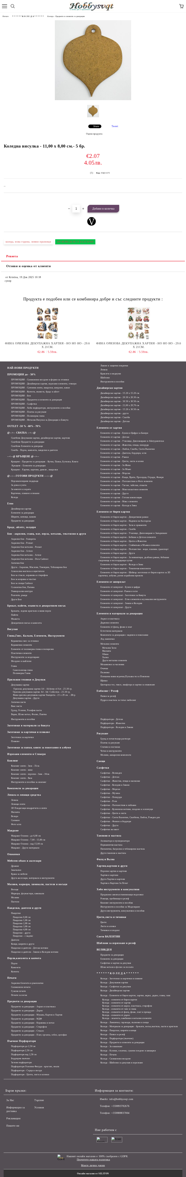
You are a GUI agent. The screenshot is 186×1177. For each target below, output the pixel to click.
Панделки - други (22, 933)
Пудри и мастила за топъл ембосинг (118, 700)
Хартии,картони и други (112, 866)
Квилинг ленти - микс (22, 770)
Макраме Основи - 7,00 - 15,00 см (28, 840)
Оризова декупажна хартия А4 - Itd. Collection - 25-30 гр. (41, 692)
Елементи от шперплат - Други (115, 607)
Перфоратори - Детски (111, 719)
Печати (11, 978)
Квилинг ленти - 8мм (21, 778)
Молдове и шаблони (21, 661)
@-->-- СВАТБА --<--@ (21, 432)
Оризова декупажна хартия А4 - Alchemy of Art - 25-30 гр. (42, 689)
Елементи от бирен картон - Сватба (118, 529)
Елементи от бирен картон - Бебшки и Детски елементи (128, 537)
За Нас (10, 1100)
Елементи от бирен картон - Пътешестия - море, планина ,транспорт (134, 549)
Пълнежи (104, 672)
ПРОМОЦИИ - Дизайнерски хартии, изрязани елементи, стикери (43, 383)
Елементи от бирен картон (113, 511)
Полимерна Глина (22, 673)
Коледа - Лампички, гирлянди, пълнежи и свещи (124, 1022)
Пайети (14, 615)
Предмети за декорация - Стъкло (27, 1031)
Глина (14, 666)
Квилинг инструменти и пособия (116, 903)
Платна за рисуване (110, 742)
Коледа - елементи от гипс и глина (119, 1009)
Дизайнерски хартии (21, 508)
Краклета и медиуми (110, 373)
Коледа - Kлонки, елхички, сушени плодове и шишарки (128, 1050)
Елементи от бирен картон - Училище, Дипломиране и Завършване (133, 533)
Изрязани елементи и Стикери (26, 754)
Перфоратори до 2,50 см (23, 1046)
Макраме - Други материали (25, 848)
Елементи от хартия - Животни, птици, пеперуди (124, 445)
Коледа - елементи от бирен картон (119, 999)
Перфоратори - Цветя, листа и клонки (30, 1074)
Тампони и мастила (109, 835)
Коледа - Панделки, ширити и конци (118, 1030)
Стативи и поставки (110, 747)
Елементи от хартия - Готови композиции (121, 497)
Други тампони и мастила (113, 853)
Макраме (13, 830)
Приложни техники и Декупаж (26, 679)
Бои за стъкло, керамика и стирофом (29, 575)
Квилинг (12, 760)
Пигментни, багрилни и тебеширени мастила (122, 849)
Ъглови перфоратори (21, 1062)
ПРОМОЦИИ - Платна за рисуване (28, 412)
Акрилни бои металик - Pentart (26, 547)
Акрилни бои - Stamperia (23, 539)
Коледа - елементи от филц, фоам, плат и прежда (126, 1012)
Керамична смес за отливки (25, 641)
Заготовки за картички (22, 737)
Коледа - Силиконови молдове (115, 1058)
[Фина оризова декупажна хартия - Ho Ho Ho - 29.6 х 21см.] (47, 323)
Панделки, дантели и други (24, 908)
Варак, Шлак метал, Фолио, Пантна (28, 714)
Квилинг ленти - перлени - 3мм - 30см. (30, 774)
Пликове (15, 741)
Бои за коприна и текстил (23, 579)
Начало (6, 16)
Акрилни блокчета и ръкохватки (27, 983)
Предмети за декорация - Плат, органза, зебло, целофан (39, 1035)
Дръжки (15, 866)
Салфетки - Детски (109, 777)
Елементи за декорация (22, 512)
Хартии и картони (109, 875)
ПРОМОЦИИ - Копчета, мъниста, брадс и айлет (35, 391)
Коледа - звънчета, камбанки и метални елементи (126, 1018)
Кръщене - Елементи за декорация (28, 465)
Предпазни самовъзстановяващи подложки (121, 894)
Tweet (115, 126)
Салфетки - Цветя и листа (113, 813)
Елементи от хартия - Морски (115, 473)
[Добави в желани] (179, 199)
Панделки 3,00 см (22, 926)
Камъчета (16, 967)
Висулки (12, 629)
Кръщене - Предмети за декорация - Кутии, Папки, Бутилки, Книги (44, 461)
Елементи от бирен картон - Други (117, 553)
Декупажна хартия (20, 685)
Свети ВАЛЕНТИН (108, 936)
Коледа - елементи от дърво (116, 1015)
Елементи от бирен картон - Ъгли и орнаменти (123, 525)
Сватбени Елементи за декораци (27, 446)
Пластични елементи (21, 653)
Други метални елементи (114, 660)
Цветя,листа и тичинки (111, 917)
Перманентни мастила (111, 845)
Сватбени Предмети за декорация (27, 442)
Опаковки (13, 854)
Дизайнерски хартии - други (114, 413)
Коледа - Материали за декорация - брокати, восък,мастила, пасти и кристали (139, 1026)
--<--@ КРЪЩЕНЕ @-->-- (23, 456)
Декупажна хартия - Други (26, 698)
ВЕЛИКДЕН (104, 949)
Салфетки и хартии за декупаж (115, 963)
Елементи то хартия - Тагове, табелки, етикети (123, 485)
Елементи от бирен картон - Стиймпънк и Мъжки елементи (129, 545)
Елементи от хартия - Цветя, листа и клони (122, 461)
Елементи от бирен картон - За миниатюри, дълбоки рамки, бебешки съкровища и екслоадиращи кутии (133, 559)
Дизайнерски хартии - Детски (115, 421)
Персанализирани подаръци (24, 481)
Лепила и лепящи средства (24, 795)
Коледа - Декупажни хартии (114, 982)
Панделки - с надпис (23, 936)
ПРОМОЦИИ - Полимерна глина (27, 416)
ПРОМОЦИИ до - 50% (21, 374)
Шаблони (105, 377)
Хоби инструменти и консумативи (118, 889)
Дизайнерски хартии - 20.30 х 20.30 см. (120, 397)
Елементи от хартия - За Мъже (115, 469)
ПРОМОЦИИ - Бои (21, 395)
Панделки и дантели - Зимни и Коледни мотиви (34, 952)
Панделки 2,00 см (22, 923)
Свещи (101, 761)
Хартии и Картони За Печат (114, 883)
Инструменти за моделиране (25, 657)
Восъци (14, 889)
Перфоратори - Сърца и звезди (26, 1070)
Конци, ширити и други (22, 944)
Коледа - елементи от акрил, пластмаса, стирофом (127, 1006)
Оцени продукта (94, 134)
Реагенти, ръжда (19, 595)
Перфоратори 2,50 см (22, 1050)
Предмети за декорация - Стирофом (29, 1027)
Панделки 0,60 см (22, 917)
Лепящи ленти (18, 804)
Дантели (15, 940)
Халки (105, 657)
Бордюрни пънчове (20, 1058)
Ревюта (12, 256)
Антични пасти (18, 702)
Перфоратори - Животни (112, 723)
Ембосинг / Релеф (108, 691)
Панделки (16, 913)
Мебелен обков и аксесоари (24, 860)
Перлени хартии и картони (113, 871)
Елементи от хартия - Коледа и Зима (118, 505)
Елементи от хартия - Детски (114, 437)
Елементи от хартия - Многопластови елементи (124, 489)
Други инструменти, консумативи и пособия (122, 911)
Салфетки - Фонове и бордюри (115, 821)
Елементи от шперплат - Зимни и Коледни (121, 603)
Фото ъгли (16, 824)
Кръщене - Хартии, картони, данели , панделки (34, 469)
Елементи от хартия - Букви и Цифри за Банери (124, 433)
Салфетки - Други (109, 825)
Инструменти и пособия (112, 381)
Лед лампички (107, 639)
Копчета (15, 971)
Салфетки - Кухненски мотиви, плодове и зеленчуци (126, 809)
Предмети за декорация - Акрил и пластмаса (33, 1006)
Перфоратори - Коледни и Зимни (116, 727)
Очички (104, 668)
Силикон (15, 820)
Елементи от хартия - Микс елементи (119, 501)
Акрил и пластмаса (109, 618)
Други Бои (16, 599)
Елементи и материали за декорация (120, 613)
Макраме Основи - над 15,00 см (27, 844)
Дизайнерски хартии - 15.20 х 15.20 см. (120, 393)
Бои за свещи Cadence (22, 583)
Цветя (103, 922)
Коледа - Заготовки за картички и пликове (121, 978)
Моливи (15, 897)
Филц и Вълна (106, 859)
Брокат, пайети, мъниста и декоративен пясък (36, 605)
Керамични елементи (21, 645)
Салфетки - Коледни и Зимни (114, 785)
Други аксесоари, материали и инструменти (32, 878)
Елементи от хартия (109, 427)
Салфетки (103, 767)
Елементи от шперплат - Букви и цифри (120, 587)
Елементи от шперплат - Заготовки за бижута (123, 595)
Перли (14, 963)
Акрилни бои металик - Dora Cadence (29, 559)
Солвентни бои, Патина (22, 587)
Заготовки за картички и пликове (28, 732)
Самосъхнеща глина (23, 670)
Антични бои (17, 563)
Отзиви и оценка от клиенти (28, 266)
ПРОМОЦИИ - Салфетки (24, 404)
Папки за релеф (108, 696)
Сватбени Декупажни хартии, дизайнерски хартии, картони (40, 438)
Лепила (104, 369)
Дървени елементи (109, 622)
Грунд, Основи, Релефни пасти (26, 710)
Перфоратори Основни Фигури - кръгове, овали (35, 1066)
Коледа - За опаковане (111, 1046)
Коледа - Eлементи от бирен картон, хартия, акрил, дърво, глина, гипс (135, 995)
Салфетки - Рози (108, 801)
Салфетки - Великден (111, 773)
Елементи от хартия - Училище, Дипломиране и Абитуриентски (132, 441)
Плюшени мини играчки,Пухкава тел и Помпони (124, 676)
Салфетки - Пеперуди (111, 797)
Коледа (14, 497)
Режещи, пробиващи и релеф (114, 898)
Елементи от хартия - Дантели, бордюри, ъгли (123, 453)
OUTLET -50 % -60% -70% (24, 426)
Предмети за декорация (22, 520)
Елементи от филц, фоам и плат (116, 627)
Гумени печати (18, 991)
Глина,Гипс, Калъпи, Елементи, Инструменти (36, 635)
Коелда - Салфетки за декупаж (115, 986)
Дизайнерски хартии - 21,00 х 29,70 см (119, 405)
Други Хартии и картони (112, 879)
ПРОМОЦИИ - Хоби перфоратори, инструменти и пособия (40, 408)
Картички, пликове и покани (25, 493)
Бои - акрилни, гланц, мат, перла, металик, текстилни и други (46, 533)
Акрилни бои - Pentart (22, 543)
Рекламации (13, 1118)
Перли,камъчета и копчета (24, 958)
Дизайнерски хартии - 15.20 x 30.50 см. (120, 409)
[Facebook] (99, 1120)
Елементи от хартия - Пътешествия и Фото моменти (126, 481)
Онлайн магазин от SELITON (93, 1173)
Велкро (14, 816)
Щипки (103, 680)
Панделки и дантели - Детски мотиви (29, 948)
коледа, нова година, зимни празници (28, 241)
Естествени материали (111, 631)
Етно (10, 503)
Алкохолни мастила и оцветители (27, 571)
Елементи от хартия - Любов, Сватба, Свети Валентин (127, 449)
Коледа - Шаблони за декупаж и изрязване (121, 1062)
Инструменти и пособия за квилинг (28, 782)
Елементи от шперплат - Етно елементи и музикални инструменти (133, 599)
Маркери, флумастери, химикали (27, 893)
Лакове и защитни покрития (114, 365)
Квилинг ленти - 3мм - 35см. (25, 766)
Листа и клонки (108, 926)
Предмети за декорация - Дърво (27, 1010)
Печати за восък (19, 995)
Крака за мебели (19, 874)
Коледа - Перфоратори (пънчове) (116, 1038)
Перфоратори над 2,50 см (24, 1054)
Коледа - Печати (108, 1054)
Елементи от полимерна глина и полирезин (32, 649)
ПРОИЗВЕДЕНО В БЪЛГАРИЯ (75, 241)
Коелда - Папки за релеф (112, 1034)
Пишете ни (12, 1125)
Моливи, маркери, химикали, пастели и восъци (37, 884)
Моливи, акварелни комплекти (115, 755)
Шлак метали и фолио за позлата (116, 967)
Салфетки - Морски (110, 789)
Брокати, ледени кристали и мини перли (31, 611)
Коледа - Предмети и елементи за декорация (66, 16)
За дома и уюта (18, 485)
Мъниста (15, 619)
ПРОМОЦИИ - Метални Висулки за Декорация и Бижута (39, 420)
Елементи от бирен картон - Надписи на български (125, 521)
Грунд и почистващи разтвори (115, 738)
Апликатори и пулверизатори (115, 841)
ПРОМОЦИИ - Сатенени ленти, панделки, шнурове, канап (40, 387)
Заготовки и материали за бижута (28, 725)
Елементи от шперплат (111, 581)
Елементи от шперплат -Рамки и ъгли (119, 591)
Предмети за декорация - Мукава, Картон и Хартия (36, 1014)
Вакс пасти (16, 706)
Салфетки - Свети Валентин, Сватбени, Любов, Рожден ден (130, 817)
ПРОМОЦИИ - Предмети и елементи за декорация (36, 399)
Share (96, 126)
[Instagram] (107, 1120)
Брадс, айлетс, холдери (21, 527)
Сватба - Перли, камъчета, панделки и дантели (34, 450)
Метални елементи (109, 644)
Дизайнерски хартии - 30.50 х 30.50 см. (120, 401)
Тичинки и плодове (110, 930)
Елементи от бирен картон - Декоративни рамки (124, 517)
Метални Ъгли (109, 648)
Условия (39, 1107)
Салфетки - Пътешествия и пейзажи (118, 805)
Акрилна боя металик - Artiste (26, 555)
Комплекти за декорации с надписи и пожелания (124, 635)
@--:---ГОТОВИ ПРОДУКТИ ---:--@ (30, 476)
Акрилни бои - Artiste (22, 551)
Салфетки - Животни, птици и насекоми (120, 781)
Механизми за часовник (112, 664)
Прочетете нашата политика (93, 1159)
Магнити (106, 651)
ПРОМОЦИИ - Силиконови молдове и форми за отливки (40, 379)
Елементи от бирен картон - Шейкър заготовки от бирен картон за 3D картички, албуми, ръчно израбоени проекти (134, 574)
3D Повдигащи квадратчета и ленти (29, 808)
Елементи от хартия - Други (114, 493)
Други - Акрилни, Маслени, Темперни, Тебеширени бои (39, 567)
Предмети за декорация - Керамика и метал (32, 1022)
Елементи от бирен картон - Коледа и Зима (121, 564)
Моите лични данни (93, 1165)
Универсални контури (22, 591)
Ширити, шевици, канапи (23, 516)
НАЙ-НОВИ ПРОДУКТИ (23, 368)
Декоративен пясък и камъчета (26, 623)
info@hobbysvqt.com (121, 1099)
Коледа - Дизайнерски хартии (115, 990)
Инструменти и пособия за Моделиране (120, 907)
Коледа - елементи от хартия (116, 1002)
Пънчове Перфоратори (21, 1041)
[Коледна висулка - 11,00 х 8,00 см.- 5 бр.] (93, 99)
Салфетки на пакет (109, 829)
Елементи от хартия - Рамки (114, 457)
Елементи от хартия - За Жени (115, 465)
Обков (105, 654)
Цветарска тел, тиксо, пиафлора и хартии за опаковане (127, 684)
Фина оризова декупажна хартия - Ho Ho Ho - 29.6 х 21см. (47, 345)
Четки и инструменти (111, 751)
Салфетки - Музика (110, 793)
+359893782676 (120, 1106)
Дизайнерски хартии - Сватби (115, 417)
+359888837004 (120, 1113)
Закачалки (16, 870)
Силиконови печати (20, 987)
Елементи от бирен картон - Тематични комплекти (125, 568)
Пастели (15, 901)
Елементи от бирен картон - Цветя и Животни (123, 541)
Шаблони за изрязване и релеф (116, 943)
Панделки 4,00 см (22, 929)
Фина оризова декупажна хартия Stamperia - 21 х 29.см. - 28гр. (44, 695)
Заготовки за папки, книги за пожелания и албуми (39, 747)
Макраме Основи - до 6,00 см (26, 835)
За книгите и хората (21, 489)
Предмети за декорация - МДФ (26, 1018)
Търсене (39, 1100)
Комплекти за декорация (22, 788)
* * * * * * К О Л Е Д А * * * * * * (28, 16)
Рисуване (102, 733)
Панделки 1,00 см (22, 920)
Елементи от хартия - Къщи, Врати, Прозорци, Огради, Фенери (132, 477)
